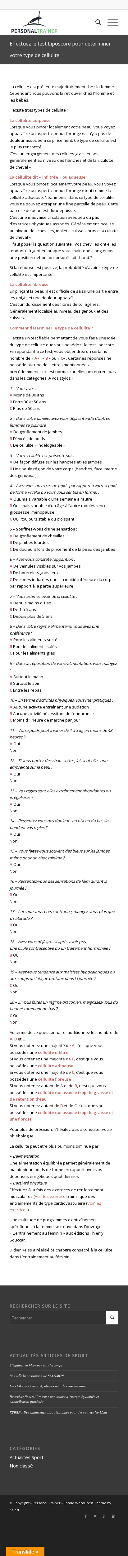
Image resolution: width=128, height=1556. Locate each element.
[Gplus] (104, 1516)
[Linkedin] (113, 1516)
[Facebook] (85, 1516)
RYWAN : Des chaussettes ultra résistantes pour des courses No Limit (58, 1412)
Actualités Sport (26, 1457)
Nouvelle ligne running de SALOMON (37, 1375)
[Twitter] (95, 1516)
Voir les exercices (51, 1196)
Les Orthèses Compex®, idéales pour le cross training (48, 1386)
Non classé (21, 1465)
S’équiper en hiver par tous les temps (36, 1365)
